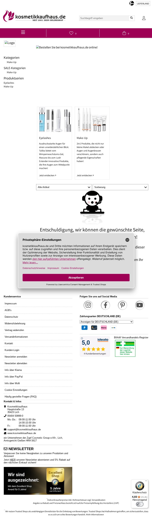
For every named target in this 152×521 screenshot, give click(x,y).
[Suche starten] (131, 18)
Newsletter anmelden (16, 356)
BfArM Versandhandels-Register (131, 337)
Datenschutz (11, 316)
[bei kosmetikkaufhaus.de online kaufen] (20, 43)
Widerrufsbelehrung (15, 323)
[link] (34, 16)
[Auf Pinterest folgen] (123, 305)
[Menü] (146, 481)
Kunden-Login (12, 350)
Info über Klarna (13, 370)
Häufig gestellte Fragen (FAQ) (21, 396)
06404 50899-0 (15, 415)
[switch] (139, 504)
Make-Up (11, 62)
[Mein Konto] (143, 18)
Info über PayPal (14, 376)
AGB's (8, 310)
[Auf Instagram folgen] (88, 305)
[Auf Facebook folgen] (105, 305)
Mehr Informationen (95, 514)
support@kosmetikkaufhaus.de (24, 429)
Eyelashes (9, 83)
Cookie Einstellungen (16, 390)
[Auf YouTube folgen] (140, 305)
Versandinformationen (16, 336)
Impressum (11, 303)
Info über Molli (12, 383)
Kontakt (9, 343)
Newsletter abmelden (16, 363)
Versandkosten (98, 500)
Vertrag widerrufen (14, 330)
